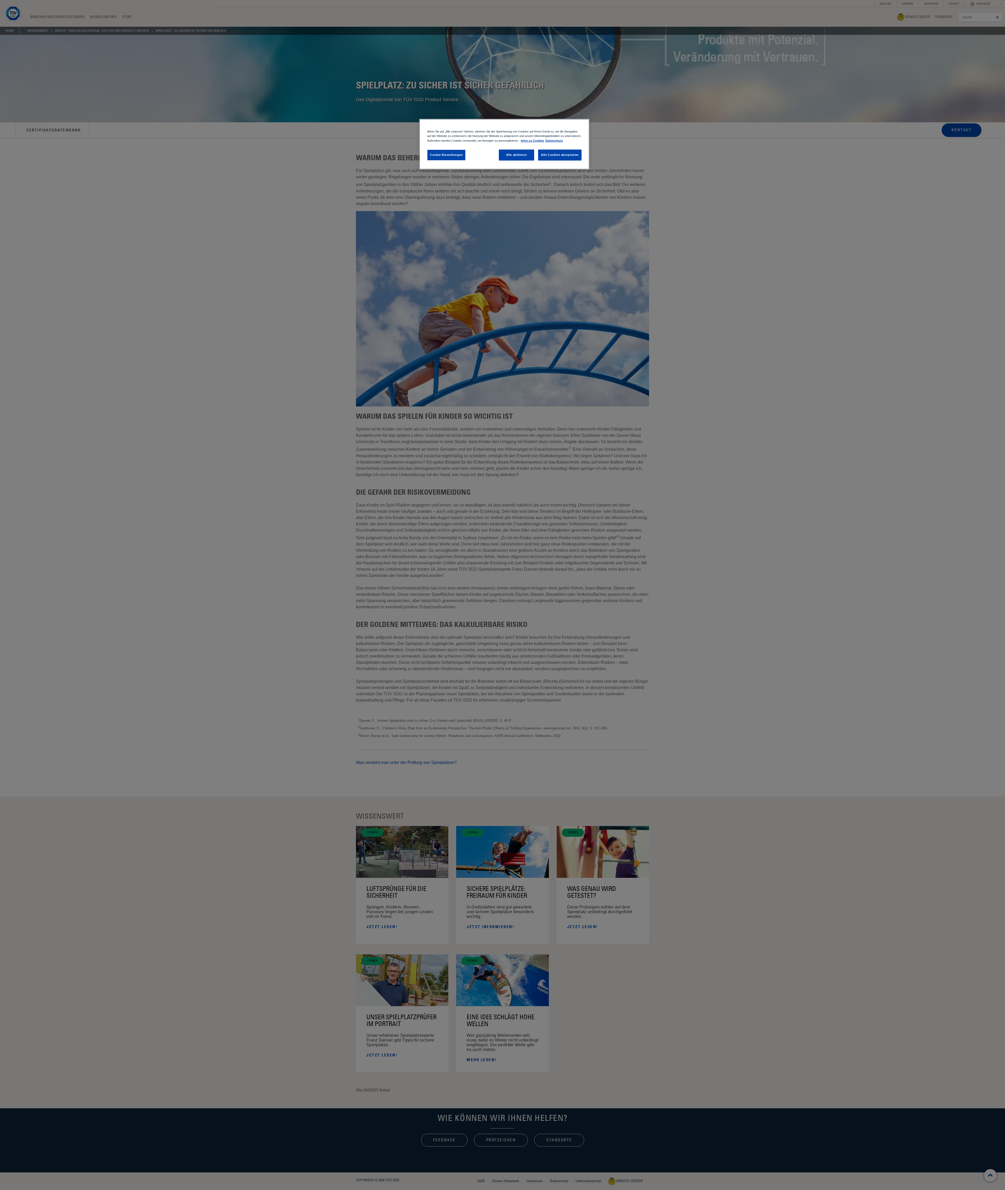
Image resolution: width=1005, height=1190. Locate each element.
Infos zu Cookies (532, 140)
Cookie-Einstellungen (446, 154)
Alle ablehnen (516, 154)
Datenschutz (554, 140)
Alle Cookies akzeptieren (560, 154)
